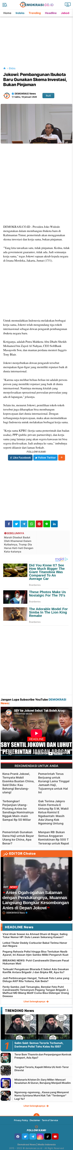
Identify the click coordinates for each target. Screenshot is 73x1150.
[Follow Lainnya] (61, 457)
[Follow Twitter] (25, 1136)
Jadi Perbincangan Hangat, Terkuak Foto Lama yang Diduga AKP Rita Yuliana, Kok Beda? (36, 980)
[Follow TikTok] (47, 1136)
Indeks (20, 13)
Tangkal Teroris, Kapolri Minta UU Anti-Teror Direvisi (41, 1068)
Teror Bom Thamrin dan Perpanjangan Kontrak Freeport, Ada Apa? (42, 1056)
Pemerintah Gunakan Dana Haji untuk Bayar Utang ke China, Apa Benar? (18, 837)
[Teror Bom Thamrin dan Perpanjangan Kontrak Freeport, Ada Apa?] (6, 1058)
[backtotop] (36, 1116)
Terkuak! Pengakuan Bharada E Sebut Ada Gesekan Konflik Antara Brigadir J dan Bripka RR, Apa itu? (36, 971)
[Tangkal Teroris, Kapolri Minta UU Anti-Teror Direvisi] (6, 1070)
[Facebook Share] (8, 524)
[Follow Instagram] (40, 1136)
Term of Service (50, 1120)
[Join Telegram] (32, 1136)
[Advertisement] (37, 38)
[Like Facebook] (17, 1136)
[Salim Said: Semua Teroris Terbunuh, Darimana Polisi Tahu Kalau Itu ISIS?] (36, 1034)
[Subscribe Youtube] (55, 1136)
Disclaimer (35, 1120)
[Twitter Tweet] (16, 524)
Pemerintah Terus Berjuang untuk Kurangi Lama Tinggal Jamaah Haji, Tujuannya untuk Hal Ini (53, 783)
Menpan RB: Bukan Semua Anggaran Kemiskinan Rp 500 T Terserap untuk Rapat (53, 837)
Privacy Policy (21, 1120)
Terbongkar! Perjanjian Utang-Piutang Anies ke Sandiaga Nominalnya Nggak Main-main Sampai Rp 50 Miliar (18, 810)
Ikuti (48, 95)
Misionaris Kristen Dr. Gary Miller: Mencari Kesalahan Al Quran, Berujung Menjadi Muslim (42, 1081)
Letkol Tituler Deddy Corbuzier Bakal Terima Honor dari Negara (35, 944)
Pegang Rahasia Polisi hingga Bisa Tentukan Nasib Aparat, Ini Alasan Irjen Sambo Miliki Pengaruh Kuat (35, 953)
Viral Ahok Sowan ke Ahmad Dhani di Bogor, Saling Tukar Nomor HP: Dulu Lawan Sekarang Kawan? (35, 936)
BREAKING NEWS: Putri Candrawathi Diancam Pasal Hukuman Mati (36, 962)
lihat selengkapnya (35, 1001)
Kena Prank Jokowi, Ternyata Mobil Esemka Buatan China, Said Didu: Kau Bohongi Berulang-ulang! (18, 783)
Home (7, 13)
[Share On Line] (46, 524)
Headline (51, 13)
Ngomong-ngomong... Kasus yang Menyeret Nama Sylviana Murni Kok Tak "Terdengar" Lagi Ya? (41, 1095)
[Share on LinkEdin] (54, 524)
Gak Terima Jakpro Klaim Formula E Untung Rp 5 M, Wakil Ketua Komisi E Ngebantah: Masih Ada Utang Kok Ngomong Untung (53, 812)
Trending (35, 13)
